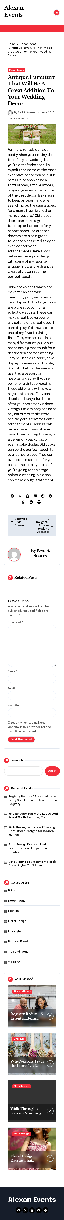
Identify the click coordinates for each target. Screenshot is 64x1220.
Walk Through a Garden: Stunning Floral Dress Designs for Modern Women (32, 831)
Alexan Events (14, 11)
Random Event (18, 941)
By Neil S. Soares (24, 112)
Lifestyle (14, 931)
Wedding (14, 962)
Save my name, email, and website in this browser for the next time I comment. (29, 727)
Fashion (13, 911)
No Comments (19, 119)
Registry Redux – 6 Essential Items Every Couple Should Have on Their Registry (33, 800)
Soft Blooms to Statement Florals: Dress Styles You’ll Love (33, 863)
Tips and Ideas (18, 951)
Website (13, 705)
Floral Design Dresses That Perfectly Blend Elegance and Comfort (29, 848)
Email (12, 688)
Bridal (12, 890)
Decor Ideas (16, 70)
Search (17, 760)
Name (12, 671)
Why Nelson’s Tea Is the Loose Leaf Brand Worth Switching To (33, 815)
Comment (15, 622)
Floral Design (17, 921)
